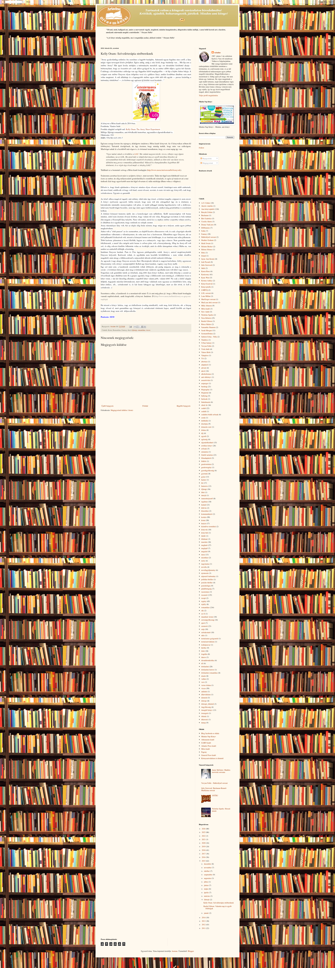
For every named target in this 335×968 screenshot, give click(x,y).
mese (203, 554)
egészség (204, 439)
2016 (204, 857)
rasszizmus (205, 592)
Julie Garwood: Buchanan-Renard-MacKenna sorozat (214, 789)
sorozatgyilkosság (207, 620)
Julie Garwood (206, 265)
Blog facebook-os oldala (210, 733)
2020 (204, 843)
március (207, 896)
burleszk (204, 399)
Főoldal (145, 406)
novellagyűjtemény (208, 570)
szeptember (208, 874)
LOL (136, 154)
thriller (203, 648)
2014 (204, 917)
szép (202, 629)
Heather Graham (207, 240)
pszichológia (205, 585)
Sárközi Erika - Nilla (209, 336)
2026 (204, 828)
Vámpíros (204, 355)
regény (203, 601)
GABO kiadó (206, 742)
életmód (204, 697)
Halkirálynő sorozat (208, 237)
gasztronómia (206, 464)
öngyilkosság (206, 707)
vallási (203, 679)
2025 (204, 832)
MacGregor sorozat (208, 299)
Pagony (204, 752)
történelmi (205, 666)
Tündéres (204, 340)
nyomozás (204, 573)
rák (202, 610)
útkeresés (204, 719)
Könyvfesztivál (206, 283)
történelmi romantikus (209, 673)
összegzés (204, 713)
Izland (203, 255)
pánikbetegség (206, 588)
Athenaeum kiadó (207, 739)
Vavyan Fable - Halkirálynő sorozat (214, 783)
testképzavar (205, 645)
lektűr (203, 536)
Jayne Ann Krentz (207, 259)
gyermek (204, 473)
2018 (204, 850)
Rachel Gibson (206, 321)
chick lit (204, 405)
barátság (204, 386)
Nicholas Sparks (207, 315)
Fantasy (204, 234)
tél (202, 663)
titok (203, 651)
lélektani (204, 539)
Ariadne (217, 52)
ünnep (203, 722)
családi (203, 411)
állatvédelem (206, 694)
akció (203, 371)
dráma (203, 430)
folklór (203, 461)
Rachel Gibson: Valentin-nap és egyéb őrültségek (217, 907)
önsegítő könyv (207, 710)
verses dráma (206, 685)
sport (203, 623)
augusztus (208, 878)
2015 (204, 861)
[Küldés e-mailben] (135, 327)
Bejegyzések (207, 158)
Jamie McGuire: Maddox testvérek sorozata (221, 771)
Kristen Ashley (206, 280)
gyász (203, 476)
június (206, 885)
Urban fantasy (206, 343)
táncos (203, 657)
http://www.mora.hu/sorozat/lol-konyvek (163, 170)
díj (202, 433)
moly (203, 560)
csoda (203, 417)
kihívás (203, 508)
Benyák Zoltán (206, 212)
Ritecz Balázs (206, 324)
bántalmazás (205, 402)
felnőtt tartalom (207, 455)
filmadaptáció (206, 458)
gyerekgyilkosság (207, 470)
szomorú (204, 626)
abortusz (204, 361)
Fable (203, 231)
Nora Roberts (206, 318)
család (203, 408)
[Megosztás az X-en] (140, 327)
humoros (204, 486)
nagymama (205, 564)
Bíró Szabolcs (206, 218)
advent (203, 368)
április (206, 892)
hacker (203, 480)
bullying (204, 396)
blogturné (204, 392)
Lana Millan (205, 296)
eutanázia (204, 452)
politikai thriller (207, 579)
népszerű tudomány (208, 576)
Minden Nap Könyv (208, 736)
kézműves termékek (208, 526)
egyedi (203, 436)
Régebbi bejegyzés (183, 406)
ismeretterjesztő (207, 498)
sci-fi (203, 613)
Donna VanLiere (207, 224)
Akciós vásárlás (207, 206)
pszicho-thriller (207, 582)
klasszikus (205, 511)
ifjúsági (134, 330)
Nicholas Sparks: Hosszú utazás (221, 809)
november (208, 867)
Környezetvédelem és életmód (212, 758)
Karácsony (205, 274)
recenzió (204, 595)
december (208, 864)
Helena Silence (206, 249)
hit (202, 483)
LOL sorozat (206, 293)
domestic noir (206, 427)
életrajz (204, 701)
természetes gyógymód (209, 638)
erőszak (204, 448)
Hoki (203, 252)
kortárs (203, 517)
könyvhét (204, 532)
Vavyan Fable (206, 346)
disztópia (204, 424)
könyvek (204, 529)
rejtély (203, 604)
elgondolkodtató (207, 442)
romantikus (141, 330)
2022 (204, 836)
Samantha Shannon (208, 327)
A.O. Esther (205, 203)
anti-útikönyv (206, 377)
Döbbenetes (205, 228)
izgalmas (204, 501)
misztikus (204, 557)
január (206, 913)
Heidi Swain (205, 243)
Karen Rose (205, 271)
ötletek (203, 716)
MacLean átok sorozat (209, 302)
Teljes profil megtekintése (208, 95)
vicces (148, 330)
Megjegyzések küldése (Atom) (122, 410)
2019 (204, 846)
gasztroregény (206, 467)
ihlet (203, 492)
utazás (203, 676)
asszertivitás (205, 380)
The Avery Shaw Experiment (148, 129)
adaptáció (204, 364)
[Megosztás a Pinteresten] (145, 327)
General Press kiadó (208, 755)
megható (204, 545)
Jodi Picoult (205, 262)
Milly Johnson (206, 305)
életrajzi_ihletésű (207, 704)
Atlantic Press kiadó (208, 746)
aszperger (204, 383)
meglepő (204, 548)
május (206, 889)
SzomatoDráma (207, 333)
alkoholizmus (206, 374)
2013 (204, 921)
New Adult (205, 311)
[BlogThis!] (137, 327)
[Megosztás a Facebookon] (142, 327)
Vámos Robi (205, 352)
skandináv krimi (207, 617)
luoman (174, 951)
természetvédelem (207, 641)
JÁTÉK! (215, 795)
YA (202, 358)
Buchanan (204, 215)
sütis (203, 635)
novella (204, 567)
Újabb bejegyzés (107, 406)
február (207, 899)
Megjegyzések (207, 163)
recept (203, 598)
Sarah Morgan (206, 330)
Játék (203, 268)
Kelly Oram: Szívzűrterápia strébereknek (218, 902)
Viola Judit (205, 349)
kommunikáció (206, 514)
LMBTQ (204, 290)
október (207, 871)
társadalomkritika (207, 660)
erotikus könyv (206, 445)
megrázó (204, 551)
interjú (203, 495)
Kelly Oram (130, 129)
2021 (204, 839)
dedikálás (204, 420)
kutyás (203, 523)
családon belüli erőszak (209, 414)
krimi (203, 520)
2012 (204, 924)
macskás (204, 542)
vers (202, 682)
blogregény (205, 389)
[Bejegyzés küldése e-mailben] (130, 326)
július (206, 882)
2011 (204, 928)
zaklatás (204, 691)
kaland (203, 504)
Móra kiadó (205, 308)
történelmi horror (207, 669)
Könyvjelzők (206, 287)
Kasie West (205, 277)
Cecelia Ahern (206, 221)
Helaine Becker (207, 246)
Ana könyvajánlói (207, 209)
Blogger (191, 951)
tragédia (204, 654)
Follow (201, 147)
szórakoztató (205, 632)
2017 (204, 853)
